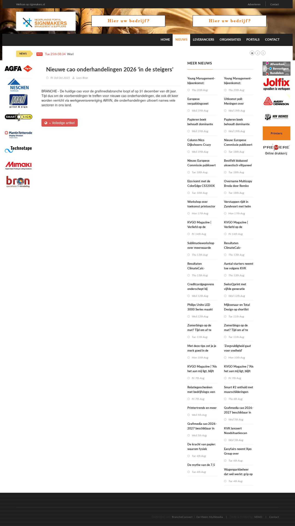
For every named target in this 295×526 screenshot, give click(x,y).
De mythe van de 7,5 (201, 465)
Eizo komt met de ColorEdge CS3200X (201, 184)
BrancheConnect (182, 517)
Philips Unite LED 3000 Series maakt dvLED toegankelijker (201, 310)
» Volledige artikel (61, 122)
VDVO (258, 517)
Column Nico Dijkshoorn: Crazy (199, 142)
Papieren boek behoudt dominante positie (200, 124)
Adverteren (254, 4)
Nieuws (181, 39)
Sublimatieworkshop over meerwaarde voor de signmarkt (200, 248)
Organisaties (230, 39)
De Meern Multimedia (209, 517)
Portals (253, 39)
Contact (274, 4)
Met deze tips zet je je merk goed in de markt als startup (201, 351)
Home (165, 39)
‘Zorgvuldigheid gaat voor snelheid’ (237, 348)
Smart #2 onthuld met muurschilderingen (238, 390)
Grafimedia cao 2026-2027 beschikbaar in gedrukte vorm (202, 429)
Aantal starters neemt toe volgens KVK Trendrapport (238, 268)
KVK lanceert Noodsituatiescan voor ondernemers (236, 433)
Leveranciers (203, 39)
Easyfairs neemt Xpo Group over (237, 451)
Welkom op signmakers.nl (30, 4)
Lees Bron (82, 77)
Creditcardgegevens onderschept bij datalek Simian (200, 289)
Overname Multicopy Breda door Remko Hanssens (238, 186)
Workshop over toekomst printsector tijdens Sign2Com (201, 207)
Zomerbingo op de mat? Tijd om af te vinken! (199, 330)
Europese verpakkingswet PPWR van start (198, 104)
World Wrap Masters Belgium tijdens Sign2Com (98, 54)
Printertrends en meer (202, 408)
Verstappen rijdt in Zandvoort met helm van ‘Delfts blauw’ (237, 207)
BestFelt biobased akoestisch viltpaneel (238, 163)
